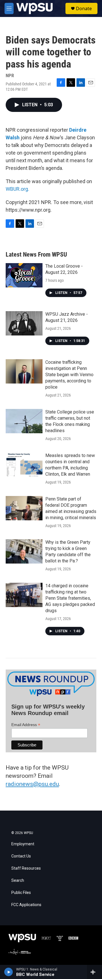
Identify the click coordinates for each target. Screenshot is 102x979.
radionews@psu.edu (32, 784)
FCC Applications (26, 905)
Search (17, 880)
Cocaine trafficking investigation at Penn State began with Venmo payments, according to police (69, 374)
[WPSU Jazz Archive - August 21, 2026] (24, 323)
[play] (8, 972)
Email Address (25, 724)
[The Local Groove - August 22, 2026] (24, 275)
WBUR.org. (17, 189)
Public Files (21, 893)
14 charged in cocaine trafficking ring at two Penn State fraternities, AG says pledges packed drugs (70, 598)
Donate (84, 8)
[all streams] (94, 972)
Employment (22, 844)
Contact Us (21, 856)
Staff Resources (26, 868)
